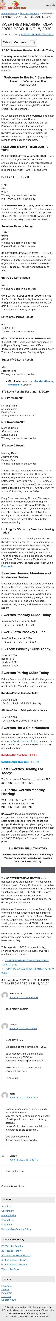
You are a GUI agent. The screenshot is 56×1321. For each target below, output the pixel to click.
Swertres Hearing (29, 13)
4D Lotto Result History (14, 1260)
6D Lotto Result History (14, 1264)
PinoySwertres (9, 13)
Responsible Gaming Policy (16, 1229)
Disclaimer (7, 1224)
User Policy (7, 1210)
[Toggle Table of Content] (31, 42)
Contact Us (7, 1220)
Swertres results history (25, 741)
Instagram (6, 1293)
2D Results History (11, 1250)
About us (6, 1206)
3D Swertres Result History (16, 1255)
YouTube (6, 1296)
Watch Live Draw (10, 1269)
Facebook (6, 1286)
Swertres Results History (28, 869)
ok (11, 566)
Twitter (5, 1289)
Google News (8, 1299)
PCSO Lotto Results (12, 1246)
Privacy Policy (8, 1215)
